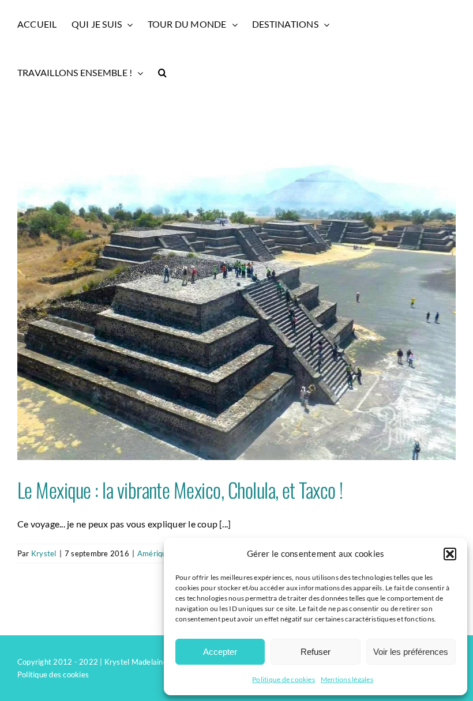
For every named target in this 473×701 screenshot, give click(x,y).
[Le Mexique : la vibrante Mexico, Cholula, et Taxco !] (236, 295)
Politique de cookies (283, 679)
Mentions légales (347, 679)
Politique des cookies (53, 674)
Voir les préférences (410, 652)
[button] (450, 554)
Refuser (316, 652)
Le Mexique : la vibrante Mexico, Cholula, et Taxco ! (180, 489)
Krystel (44, 553)
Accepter (220, 652)
